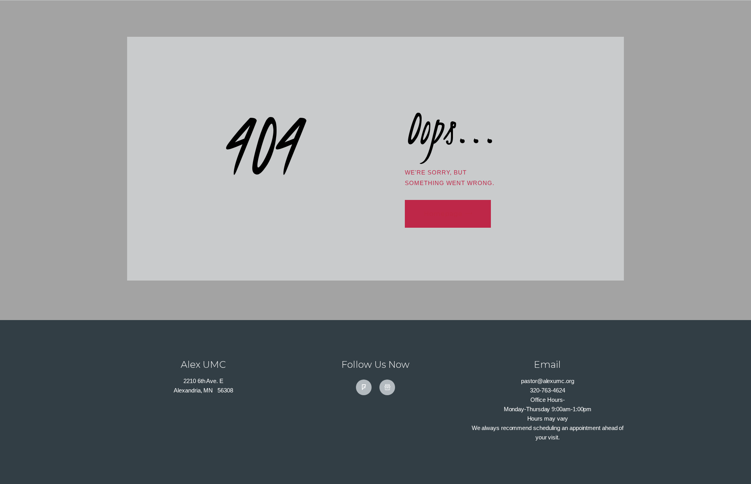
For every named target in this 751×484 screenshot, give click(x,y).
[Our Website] (387, 387)
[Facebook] (364, 387)
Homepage (443, 214)
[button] (731, 465)
